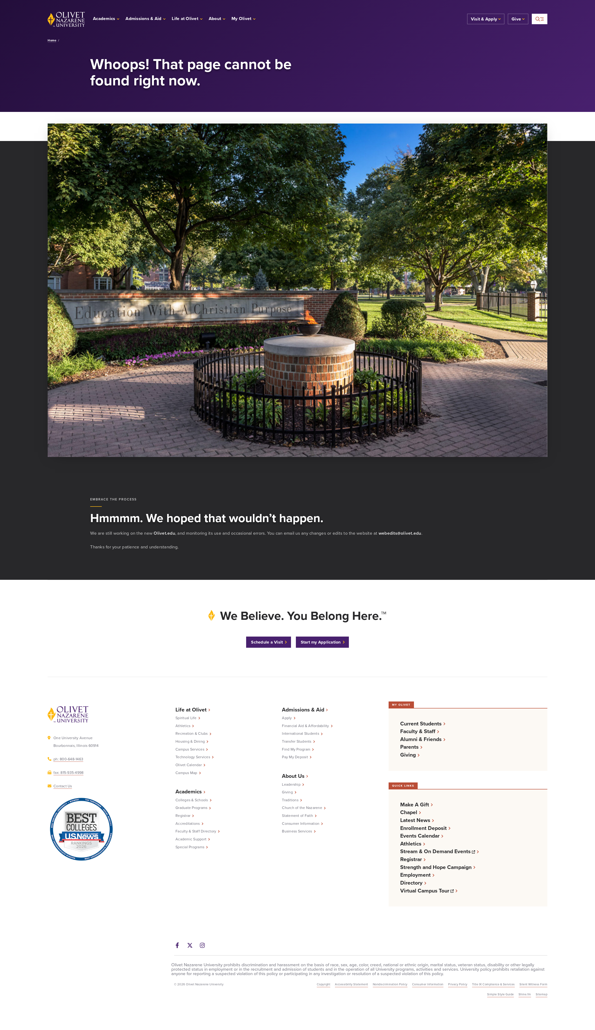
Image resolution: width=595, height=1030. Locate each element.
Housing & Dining (190, 741)
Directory (411, 883)
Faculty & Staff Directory (195, 831)
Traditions (290, 800)
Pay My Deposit (295, 757)
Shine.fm (525, 994)
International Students (300, 733)
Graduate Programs (191, 807)
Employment (415, 875)
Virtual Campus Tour (428, 891)
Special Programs (189, 847)
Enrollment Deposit (423, 828)
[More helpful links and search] (539, 19)
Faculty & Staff (417, 731)
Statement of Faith (297, 815)
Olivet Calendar (188, 765)
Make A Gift (414, 805)
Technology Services (192, 757)
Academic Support (190, 839)
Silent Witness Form (533, 984)
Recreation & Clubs (191, 733)
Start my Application (321, 642)
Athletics (182, 726)
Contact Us (62, 786)
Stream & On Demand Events (439, 851)
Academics (188, 791)
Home (52, 40)
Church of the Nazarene (302, 807)
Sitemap (542, 994)
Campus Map (186, 773)
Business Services (297, 831)
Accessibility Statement (351, 984)
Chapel (408, 812)
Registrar (182, 815)
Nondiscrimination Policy (390, 984)
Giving (287, 792)
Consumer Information (300, 823)
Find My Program (296, 749)
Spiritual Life (186, 718)
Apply (287, 718)
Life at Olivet (191, 709)
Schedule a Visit (267, 642)
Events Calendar (420, 836)
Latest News (415, 820)
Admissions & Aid (303, 709)
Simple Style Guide (500, 994)
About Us (293, 775)
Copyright (324, 984)
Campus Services (189, 749)
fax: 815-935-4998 (68, 772)
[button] (243, 19)
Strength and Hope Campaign (436, 867)
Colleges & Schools (191, 800)
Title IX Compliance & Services (493, 984)
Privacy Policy (457, 984)
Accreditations (187, 823)
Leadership (291, 784)
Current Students (421, 724)
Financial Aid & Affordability (305, 726)
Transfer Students (296, 741)
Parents (409, 747)
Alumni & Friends (421, 739)
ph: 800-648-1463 (68, 759)
